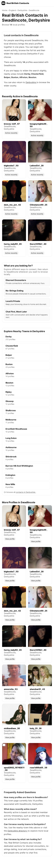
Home (5, 10)
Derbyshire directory (18, 831)
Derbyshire (23, 10)
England (12, 10)
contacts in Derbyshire (26, 492)
